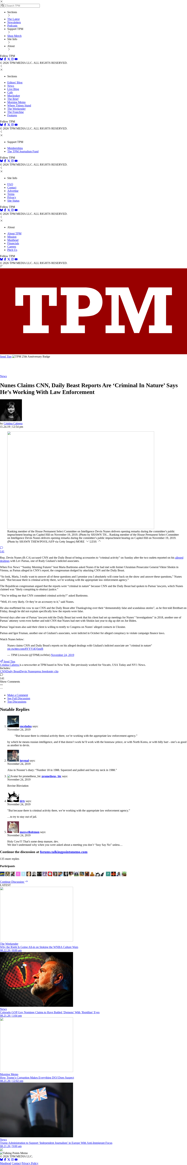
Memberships (15, 148)
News (10, 85)
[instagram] (12, 59)
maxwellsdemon (29, 832)
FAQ (10, 184)
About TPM (14, 233)
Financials (13, 243)
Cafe (10, 92)
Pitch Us (12, 249)
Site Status (13, 200)
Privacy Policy (30, 1163)
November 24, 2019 (62, 655)
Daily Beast (13, 671)
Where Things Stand (19, 105)
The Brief (12, 98)
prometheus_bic (51, 776)
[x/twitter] (9, 59)
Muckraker (13, 95)
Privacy (11, 197)
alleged (179, 557)
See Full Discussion (18, 698)
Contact (11, 187)
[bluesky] (1, 59)
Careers (11, 246)
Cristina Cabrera (13, 423)
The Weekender (16, 108)
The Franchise (15, 112)
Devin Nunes (27, 671)
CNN (3, 671)
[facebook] (5, 59)
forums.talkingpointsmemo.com (63, 852)
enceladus (26, 726)
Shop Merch (14, 35)
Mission (11, 236)
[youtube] (16, 59)
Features (12, 115)
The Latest (13, 19)
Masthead (12, 240)
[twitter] (8, 1160)
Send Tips (6, 356)
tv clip (54, 671)
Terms (10, 194)
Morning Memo (16, 102)
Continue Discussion (12, 881)
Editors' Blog (14, 82)
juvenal (24, 760)
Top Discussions (16, 701)
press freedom (43, 671)
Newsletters (14, 22)
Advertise (12, 190)
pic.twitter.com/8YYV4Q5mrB (25, 648)
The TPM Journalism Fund (23, 151)
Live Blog (13, 89)
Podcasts (12, 25)
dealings (4, 560)
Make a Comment (17, 695)
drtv (22, 801)
